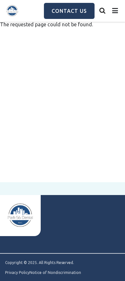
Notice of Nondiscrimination (55, 273)
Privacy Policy (17, 273)
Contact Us (69, 11)
